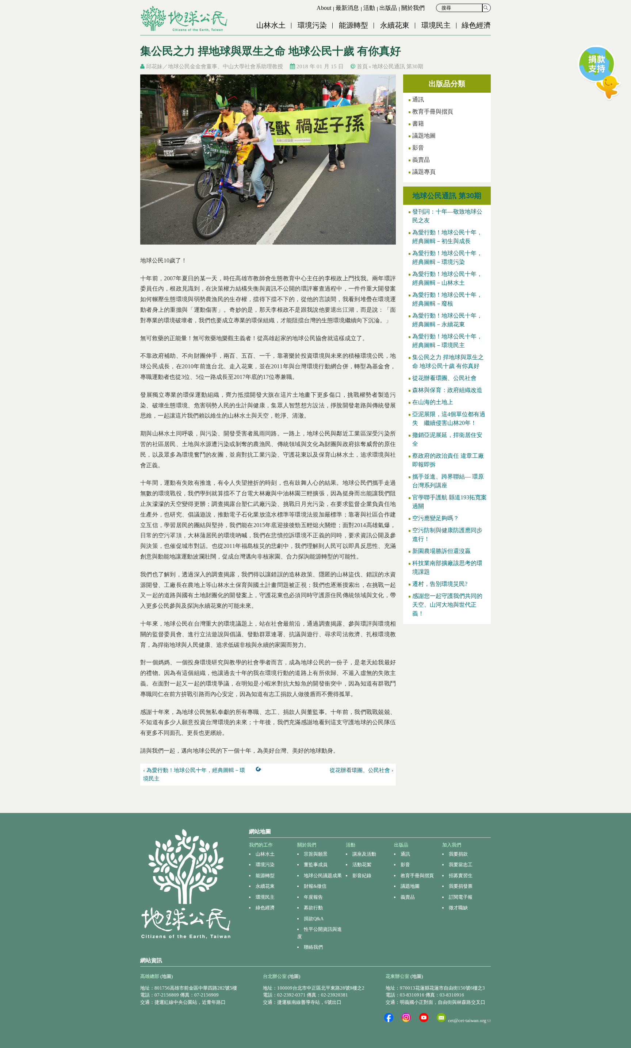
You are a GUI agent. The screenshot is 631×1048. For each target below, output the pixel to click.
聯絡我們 (313, 947)
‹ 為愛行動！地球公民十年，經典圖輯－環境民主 (194, 774)
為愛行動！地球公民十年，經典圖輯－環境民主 (447, 340)
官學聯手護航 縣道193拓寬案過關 (449, 501)
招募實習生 (461, 875)
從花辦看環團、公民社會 (444, 378)
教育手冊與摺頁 (432, 111)
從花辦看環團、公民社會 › (361, 770)
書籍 (418, 123)
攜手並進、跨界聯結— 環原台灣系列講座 (448, 480)
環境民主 (436, 25)
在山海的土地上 (432, 402)
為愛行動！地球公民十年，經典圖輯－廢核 (447, 299)
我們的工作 (261, 845)
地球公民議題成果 (323, 875)
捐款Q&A (314, 918)
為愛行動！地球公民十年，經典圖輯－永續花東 (447, 319)
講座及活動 (364, 854)
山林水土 (271, 25)
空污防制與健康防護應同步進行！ (447, 534)
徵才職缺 (458, 907)
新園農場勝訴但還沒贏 (441, 551)
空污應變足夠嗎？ (435, 518)
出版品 (388, 8)
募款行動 (313, 907)
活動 (369, 8)
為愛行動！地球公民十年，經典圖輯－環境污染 (447, 257)
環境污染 (312, 25)
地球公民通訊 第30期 (397, 66)
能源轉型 (353, 25)
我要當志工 (461, 864)
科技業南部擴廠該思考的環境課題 (447, 567)
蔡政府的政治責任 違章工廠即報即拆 (448, 460)
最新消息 (347, 8)
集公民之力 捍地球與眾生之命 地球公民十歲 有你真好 (448, 361)
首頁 (362, 66)
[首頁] (184, 18)
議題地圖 (424, 136)
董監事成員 (316, 864)
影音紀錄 (361, 875)
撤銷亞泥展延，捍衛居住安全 (447, 439)
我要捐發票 (461, 886)
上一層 (260, 770)
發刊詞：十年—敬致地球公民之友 (447, 215)
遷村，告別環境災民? (439, 584)
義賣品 (421, 160)
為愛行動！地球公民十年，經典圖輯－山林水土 (447, 278)
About (324, 8)
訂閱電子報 (461, 897)
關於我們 (413, 8)
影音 (418, 148)
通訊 (418, 99)
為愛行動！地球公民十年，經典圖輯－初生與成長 (447, 236)
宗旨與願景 (316, 854)
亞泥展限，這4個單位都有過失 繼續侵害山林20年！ (448, 418)
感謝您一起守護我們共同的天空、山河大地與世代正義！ (447, 605)
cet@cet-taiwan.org (469, 1020)
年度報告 (313, 897)
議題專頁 (424, 172)
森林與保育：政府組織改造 (447, 390)
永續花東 (394, 25)
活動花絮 (361, 864)
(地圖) (166, 976)
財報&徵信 (315, 886)
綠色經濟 (476, 25)
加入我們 (451, 845)
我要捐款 (458, 854)
